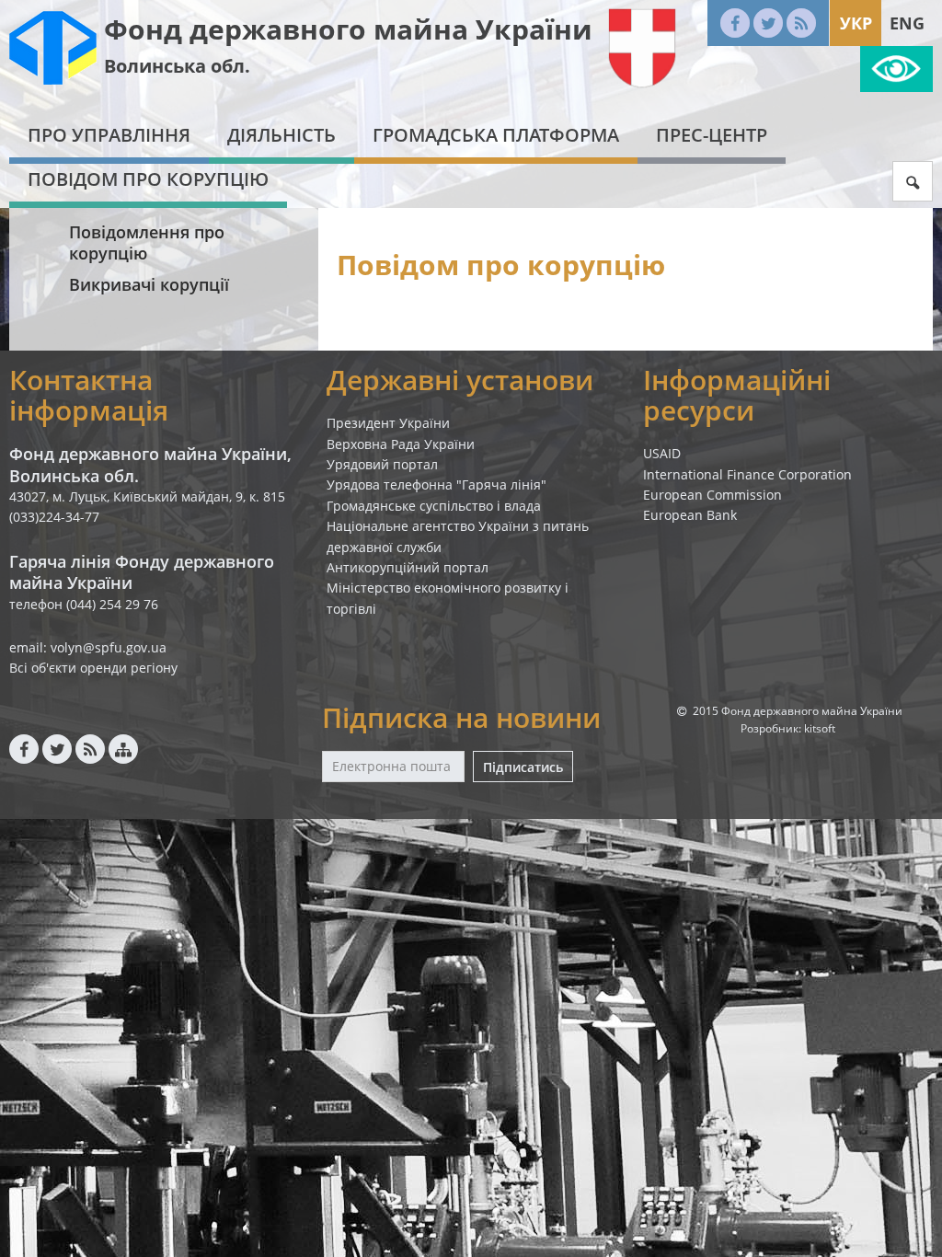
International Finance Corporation (747, 474)
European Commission (712, 494)
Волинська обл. (177, 65)
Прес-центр (711, 134)
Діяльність (281, 134)
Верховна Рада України (401, 444)
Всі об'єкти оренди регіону (93, 667)
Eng (907, 23)
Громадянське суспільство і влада (434, 505)
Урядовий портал (382, 464)
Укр (856, 23)
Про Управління (109, 134)
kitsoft (819, 728)
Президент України (388, 423)
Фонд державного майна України (348, 29)
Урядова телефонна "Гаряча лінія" (436, 484)
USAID (662, 453)
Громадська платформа (496, 134)
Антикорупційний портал (407, 567)
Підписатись (523, 767)
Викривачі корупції (149, 284)
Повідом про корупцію (148, 179)
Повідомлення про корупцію (146, 242)
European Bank (690, 515)
